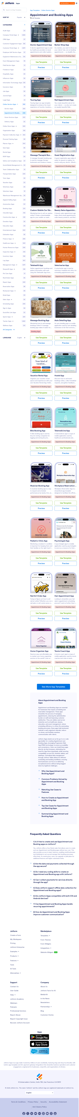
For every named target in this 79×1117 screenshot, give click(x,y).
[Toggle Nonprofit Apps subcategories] (14, 269)
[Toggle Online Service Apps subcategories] (17, 104)
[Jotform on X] (27, 1113)
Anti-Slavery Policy (40, 1107)
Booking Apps (36, 331)
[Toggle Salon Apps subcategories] (11, 299)
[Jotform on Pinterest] (43, 1113)
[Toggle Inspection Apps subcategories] (15, 252)
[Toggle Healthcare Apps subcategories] (15, 243)
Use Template (41, 62)
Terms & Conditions (18, 1102)
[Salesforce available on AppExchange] (39, 1051)
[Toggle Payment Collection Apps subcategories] (21, 135)
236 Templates (36, 18)
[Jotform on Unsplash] (55, 1113)
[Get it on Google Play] (39, 1037)
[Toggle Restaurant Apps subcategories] (15, 291)
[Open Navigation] (76, 3)
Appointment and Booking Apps (51, 15)
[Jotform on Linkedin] (31, 1113)
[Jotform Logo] (8, 3)
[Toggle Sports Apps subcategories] (12, 317)
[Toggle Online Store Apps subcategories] (16, 126)
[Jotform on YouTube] (47, 1113)
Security (43, 1102)
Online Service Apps (48, 10)
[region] (14, 177)
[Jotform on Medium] (35, 1113)
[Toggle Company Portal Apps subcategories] (18, 35)
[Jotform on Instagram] (51, 1113)
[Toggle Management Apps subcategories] (17, 265)
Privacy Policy (33, 1102)
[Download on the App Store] (39, 1044)
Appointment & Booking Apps (41, 56)
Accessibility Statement (58, 1102)
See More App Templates (53, 686)
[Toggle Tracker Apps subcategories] (13, 321)
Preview (41, 67)
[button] (14, 17)
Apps (18, 3)
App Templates (35, 10)
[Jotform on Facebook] (23, 1113)
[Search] (4, 10)
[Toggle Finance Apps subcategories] (13, 239)
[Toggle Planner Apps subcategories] (13, 143)
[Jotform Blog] (39, 1113)
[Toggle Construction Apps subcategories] (16, 217)
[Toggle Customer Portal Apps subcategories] (18, 48)
